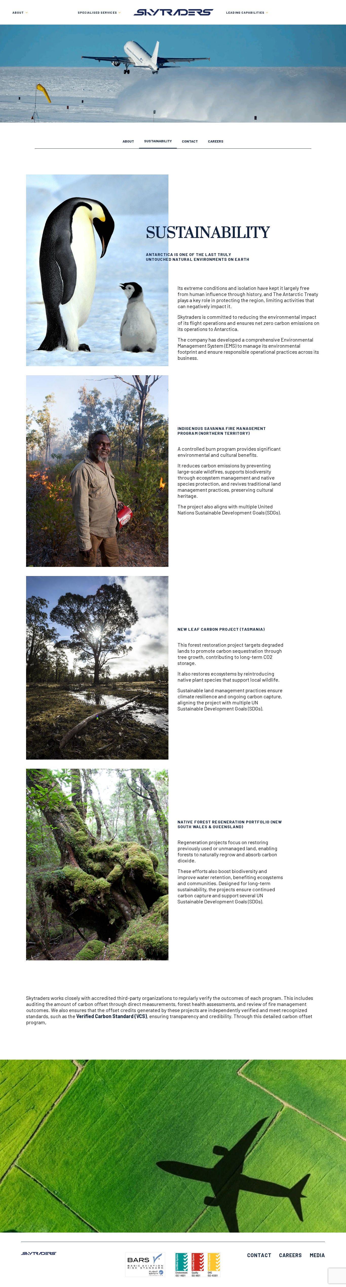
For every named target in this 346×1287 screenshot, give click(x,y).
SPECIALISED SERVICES (97, 12)
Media (317, 1255)
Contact (190, 141)
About (128, 141)
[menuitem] (99, 12)
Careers (215, 141)
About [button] (18, 12)
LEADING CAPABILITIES (245, 12)
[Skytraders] (173, 12)
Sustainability (158, 141)
